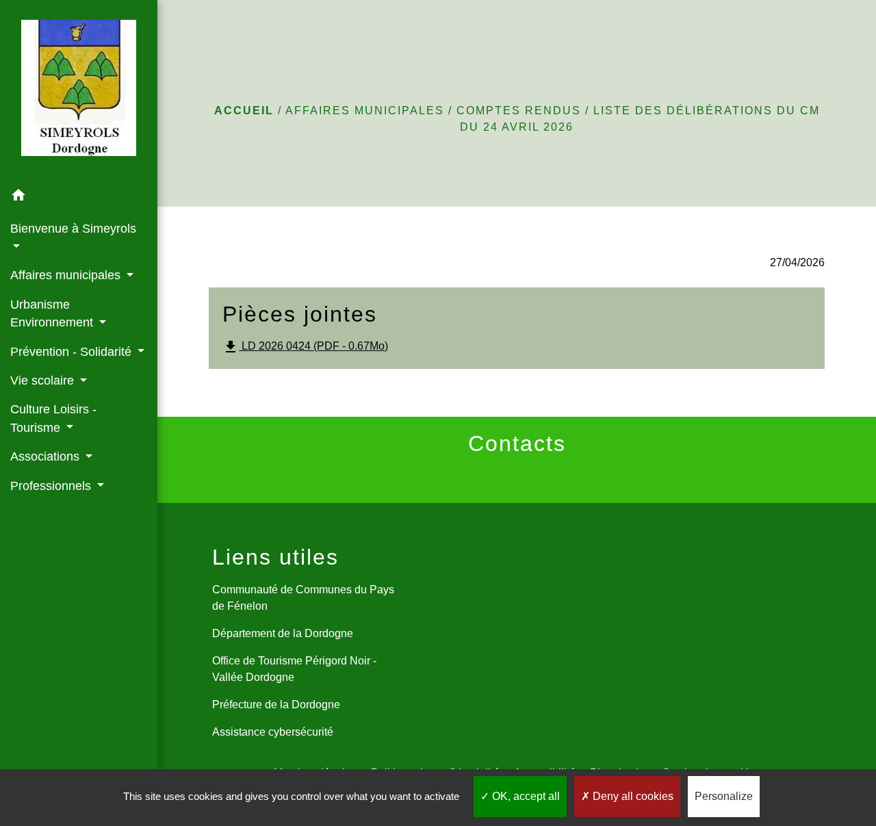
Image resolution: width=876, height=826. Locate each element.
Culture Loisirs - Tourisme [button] (53, 418)
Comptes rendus (518, 110)
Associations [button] (46, 456)
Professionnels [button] (52, 486)
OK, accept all (524, 796)
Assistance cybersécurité (272, 732)
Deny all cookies (631, 796)
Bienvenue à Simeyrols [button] (73, 228)
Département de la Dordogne (282, 633)
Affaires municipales (364, 110)
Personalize (724, 796)
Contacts (517, 443)
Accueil (244, 110)
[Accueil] (78, 90)
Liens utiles (275, 557)
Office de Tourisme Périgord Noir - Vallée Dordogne (294, 669)
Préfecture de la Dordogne (276, 704)
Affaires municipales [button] (67, 275)
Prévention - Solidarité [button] (72, 352)
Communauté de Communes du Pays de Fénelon (303, 598)
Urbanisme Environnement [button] (53, 313)
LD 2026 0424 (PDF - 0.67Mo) (305, 347)
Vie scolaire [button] (43, 380)
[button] (78, 197)
